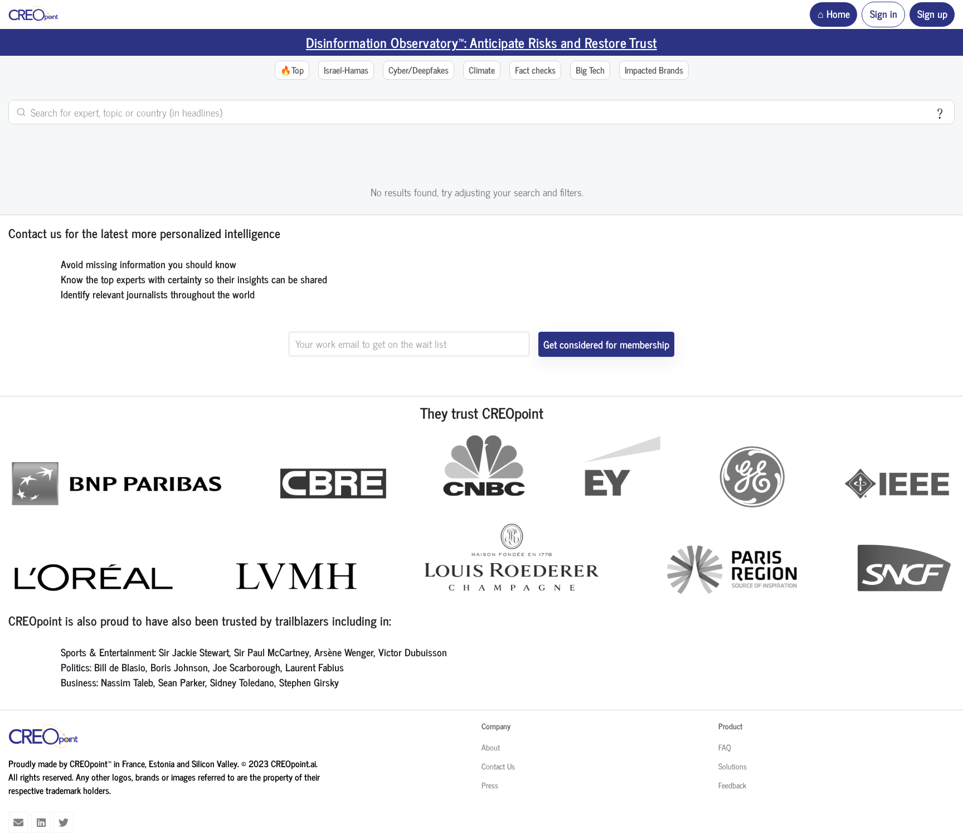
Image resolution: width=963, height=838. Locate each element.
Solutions (732, 766)
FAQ (724, 747)
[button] (292, 70)
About (490, 747)
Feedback (732, 785)
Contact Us (498, 766)
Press (489, 785)
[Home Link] (33, 14)
